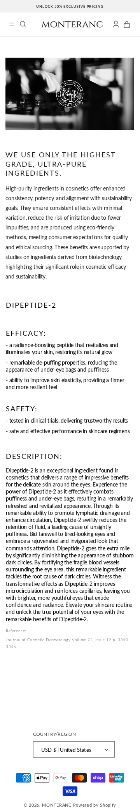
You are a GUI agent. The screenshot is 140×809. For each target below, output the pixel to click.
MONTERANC (56, 805)
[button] (11, 24)
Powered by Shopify (95, 805)
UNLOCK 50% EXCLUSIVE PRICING (70, 6)
